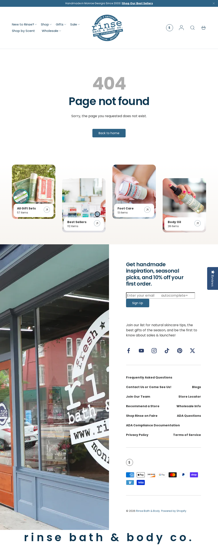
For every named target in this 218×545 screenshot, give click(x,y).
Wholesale (50, 30)
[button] (203, 27)
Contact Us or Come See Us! (148, 387)
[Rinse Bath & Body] (54, 387)
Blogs (196, 387)
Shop (45, 24)
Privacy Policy (137, 435)
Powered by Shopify (173, 511)
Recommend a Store (142, 406)
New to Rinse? (23, 24)
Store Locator (189, 396)
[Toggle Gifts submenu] (65, 24)
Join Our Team (138, 396)
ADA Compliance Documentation (153, 425)
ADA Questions (189, 416)
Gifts (59, 24)
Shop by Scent (23, 30)
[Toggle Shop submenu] (50, 24)
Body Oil (174, 222)
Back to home (109, 133)
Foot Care (126, 208)
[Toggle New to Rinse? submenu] (35, 24)
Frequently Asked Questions (149, 377)
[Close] (213, 4)
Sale (73, 24)
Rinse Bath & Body (148, 511)
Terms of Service (187, 435)
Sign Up (137, 303)
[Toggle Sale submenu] (78, 24)
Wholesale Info (188, 406)
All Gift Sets (26, 208)
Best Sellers (76, 222)
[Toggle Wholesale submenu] (60, 30)
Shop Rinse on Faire (142, 416)
